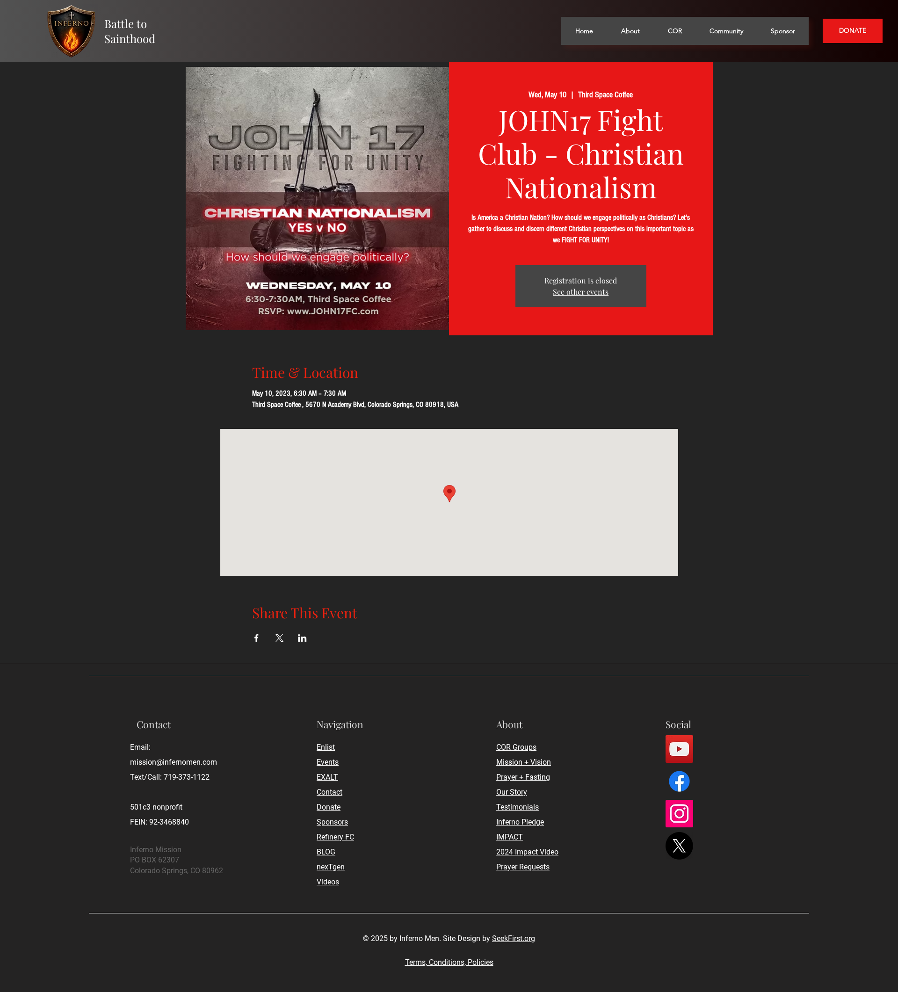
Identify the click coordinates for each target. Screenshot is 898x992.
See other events (580, 292)
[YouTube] (679, 749)
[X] (679, 846)
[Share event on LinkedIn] (302, 638)
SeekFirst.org (513, 938)
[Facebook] (679, 781)
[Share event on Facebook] (256, 638)
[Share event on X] (279, 638)
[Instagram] (679, 813)
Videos (328, 881)
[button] (630, 31)
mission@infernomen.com (173, 762)
